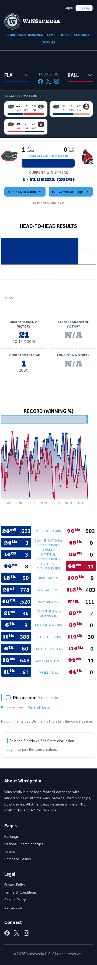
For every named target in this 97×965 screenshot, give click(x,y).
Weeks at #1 (48, 672)
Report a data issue (50, 203)
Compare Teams (17, 859)
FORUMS (48, 42)
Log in (11, 749)
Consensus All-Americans (48, 613)
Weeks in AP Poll (48, 661)
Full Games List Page (67, 192)
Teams (9, 851)
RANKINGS (35, 35)
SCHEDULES (82, 35)
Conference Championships (48, 566)
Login (68, 8)
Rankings (11, 836)
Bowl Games (48, 578)
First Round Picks (48, 649)
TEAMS (50, 35)
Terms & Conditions (20, 892)
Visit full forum (39, 707)
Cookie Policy (15, 899)
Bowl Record (48, 602)
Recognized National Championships (48, 554)
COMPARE (64, 35)
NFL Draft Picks (48, 637)
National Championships (23, 843)
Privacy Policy (14, 884)
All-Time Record (48, 531)
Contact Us (13, 907)
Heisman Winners (48, 625)
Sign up (84, 8)
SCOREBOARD (16, 35)
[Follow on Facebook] (40, 81)
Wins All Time (48, 590)
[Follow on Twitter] (48, 81)
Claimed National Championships (48, 542)
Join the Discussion (22, 192)
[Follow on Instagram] (56, 81)
